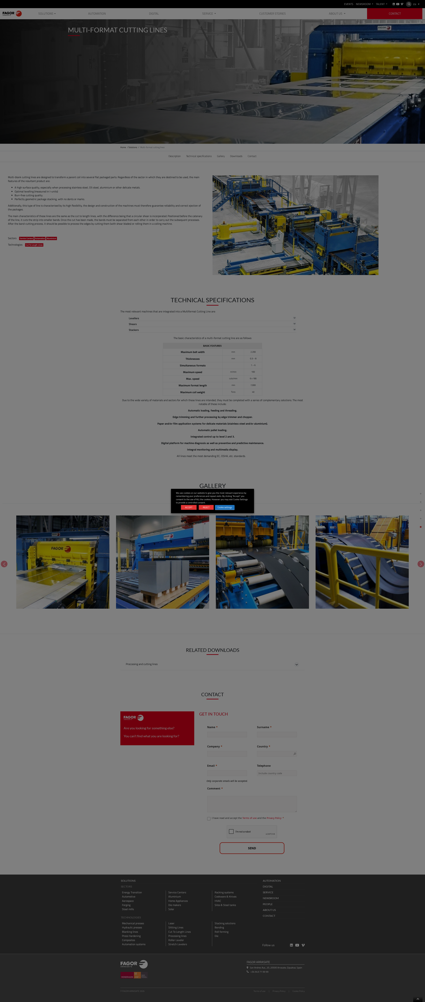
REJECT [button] (206, 507)
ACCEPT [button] (188, 507)
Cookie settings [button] (225, 507)
